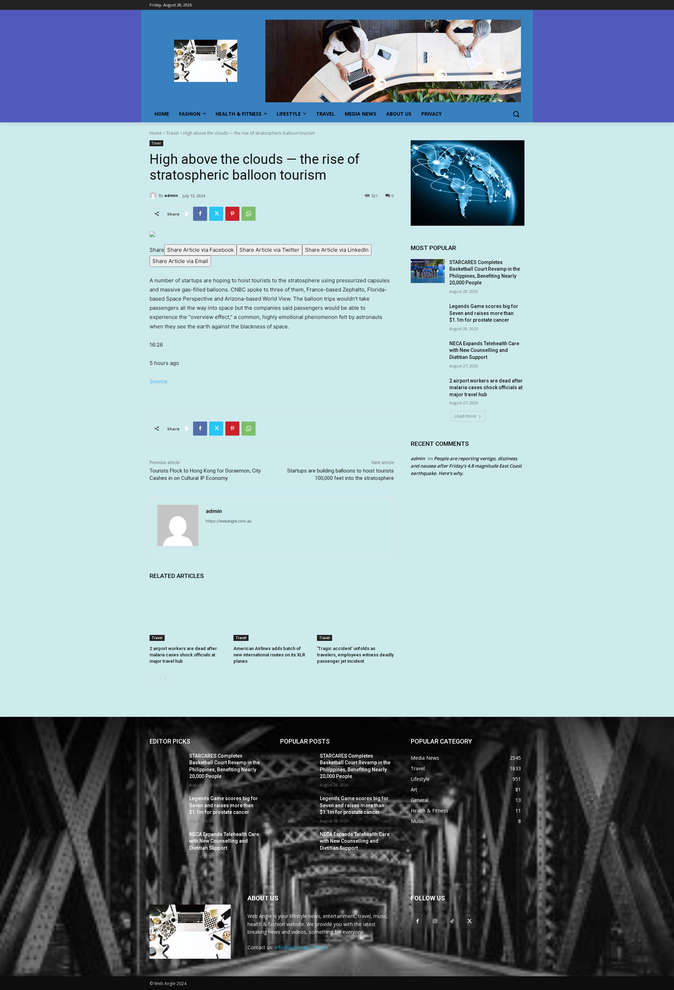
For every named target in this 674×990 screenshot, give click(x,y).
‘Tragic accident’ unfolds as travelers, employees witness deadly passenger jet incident (355, 655)
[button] (516, 113)
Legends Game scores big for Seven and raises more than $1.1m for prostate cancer (483, 313)
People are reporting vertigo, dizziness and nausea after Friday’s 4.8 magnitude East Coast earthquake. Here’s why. (466, 465)
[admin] (154, 195)
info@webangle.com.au (301, 947)
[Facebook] (200, 214)
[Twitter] (216, 214)
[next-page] (165, 678)
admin (171, 195)
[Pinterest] (232, 214)
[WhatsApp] (249, 214)
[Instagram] (435, 921)
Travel (172, 133)
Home (156, 133)
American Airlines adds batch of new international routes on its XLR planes (269, 655)
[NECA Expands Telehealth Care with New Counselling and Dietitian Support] (428, 352)
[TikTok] (452, 921)
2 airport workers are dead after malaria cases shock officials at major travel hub (183, 655)
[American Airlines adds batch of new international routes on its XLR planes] (271, 614)
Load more (465, 416)
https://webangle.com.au (228, 521)
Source (158, 381)
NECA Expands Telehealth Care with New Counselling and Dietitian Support (484, 350)
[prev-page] (154, 678)
